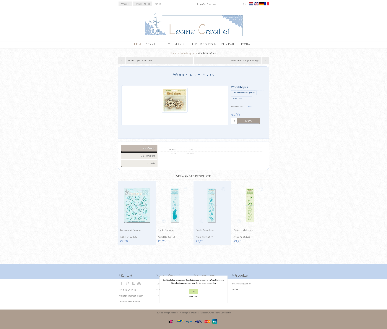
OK (193, 291)
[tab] (139, 148)
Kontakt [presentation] (151, 163)
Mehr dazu (193, 296)
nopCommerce (172, 313)
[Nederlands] (251, 4)
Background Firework (130, 230)
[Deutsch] (261, 4)
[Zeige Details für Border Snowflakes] (212, 205)
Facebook (121, 283)
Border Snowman (166, 230)
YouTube (139, 283)
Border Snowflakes (205, 230)
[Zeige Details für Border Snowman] (175, 205)
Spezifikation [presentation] (149, 148)
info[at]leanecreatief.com (131, 295)
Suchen (235, 289)
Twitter (127, 283)
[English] (256, 4)
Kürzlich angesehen (241, 283)
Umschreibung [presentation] (148, 155)
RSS (133, 283)
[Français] (266, 4)
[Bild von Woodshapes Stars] (175, 112)
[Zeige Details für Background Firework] (137, 205)
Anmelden (125, 4)
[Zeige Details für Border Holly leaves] (250, 205)
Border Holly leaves (243, 230)
